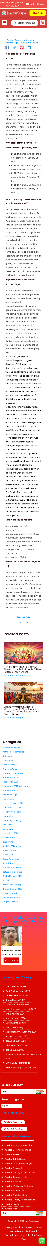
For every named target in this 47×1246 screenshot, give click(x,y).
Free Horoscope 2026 (12, 1112)
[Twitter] (14, 47)
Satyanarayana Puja (12, 872)
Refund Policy (27, 1227)
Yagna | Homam (11, 901)
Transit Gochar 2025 (12, 889)
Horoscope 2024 (10, 777)
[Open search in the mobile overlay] (25, 23)
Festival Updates (15, 40)
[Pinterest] (22, 47)
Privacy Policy (12, 1227)
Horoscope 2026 (10, 790)
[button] (4, 22)
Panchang (8, 824)
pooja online (9, 829)
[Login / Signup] (27, 4)
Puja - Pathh (20, 42)
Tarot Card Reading (12, 884)
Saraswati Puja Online (13, 867)
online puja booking (12, 820)
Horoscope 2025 (10, 782)
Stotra (6, 880)
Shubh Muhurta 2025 (12, 876)
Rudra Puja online (11, 859)
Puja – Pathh (9, 837)
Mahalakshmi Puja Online (14, 807)
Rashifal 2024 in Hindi (12, 846)
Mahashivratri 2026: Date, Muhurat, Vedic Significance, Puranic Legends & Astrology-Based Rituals (21, 710)
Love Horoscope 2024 (13, 803)
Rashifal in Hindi (10, 850)
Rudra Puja (8, 854)
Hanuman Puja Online (13, 773)
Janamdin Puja (10, 794)
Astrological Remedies (13, 752)
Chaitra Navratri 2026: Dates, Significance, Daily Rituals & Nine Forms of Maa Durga (22, 669)
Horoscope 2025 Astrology (15, 786)
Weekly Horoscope (11, 897)
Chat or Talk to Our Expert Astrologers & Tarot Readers (23, 919)
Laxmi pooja (8, 799)
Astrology (7, 756)
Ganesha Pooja (10, 769)
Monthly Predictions (12, 812)
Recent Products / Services (16, 1136)
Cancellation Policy (14, 1235)
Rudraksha (8, 863)
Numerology (8, 816)
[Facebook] (7, 47)
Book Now (13, 960)
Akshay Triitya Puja (11, 747)
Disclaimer (30, 1231)
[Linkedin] (29, 47)
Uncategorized (10, 893)
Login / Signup (37, 4)
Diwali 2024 (8, 760)
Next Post (23, 622)
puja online (8, 842)
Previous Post (23, 617)
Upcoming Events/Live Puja (17, 977)
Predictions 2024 (10, 833)
